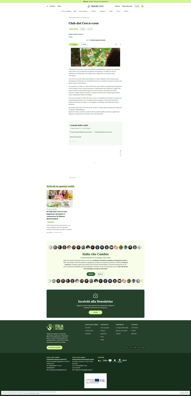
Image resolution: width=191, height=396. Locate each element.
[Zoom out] (120, 153)
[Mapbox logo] (72, 177)
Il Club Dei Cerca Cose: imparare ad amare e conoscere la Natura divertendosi (57, 215)
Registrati (100, 274)
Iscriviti (95, 312)
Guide (102, 339)
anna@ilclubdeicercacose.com (103, 132)
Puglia (70, 37)
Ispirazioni (103, 333)
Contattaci (88, 333)
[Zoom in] (120, 151)
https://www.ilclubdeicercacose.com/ (81, 132)
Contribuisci (134, 328)
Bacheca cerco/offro (121, 330)
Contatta (74, 44)
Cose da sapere (104, 328)
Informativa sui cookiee (34, 393)
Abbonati (90, 274)
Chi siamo (88, 328)
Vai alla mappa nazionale (97, 40)
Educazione (51, 222)
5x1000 (133, 330)
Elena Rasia (49, 232)
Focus (102, 336)
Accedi (137, 6)
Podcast (102, 330)
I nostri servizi (89, 330)
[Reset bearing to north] (120, 155)
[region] (95, 164)
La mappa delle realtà (122, 328)
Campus (118, 333)
